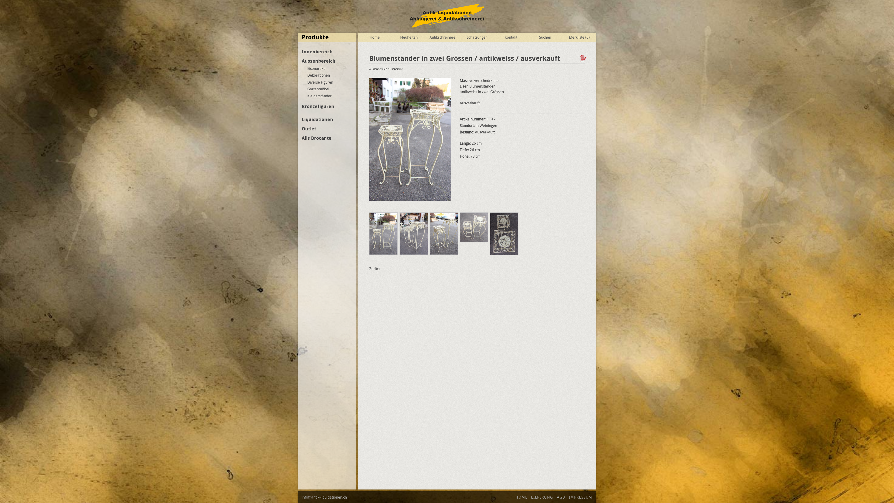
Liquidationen (317, 119)
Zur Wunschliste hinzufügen (583, 58)
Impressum (580, 497)
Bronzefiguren (318, 106)
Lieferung (542, 497)
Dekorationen (318, 75)
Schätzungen (477, 37)
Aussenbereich (318, 61)
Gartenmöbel (318, 89)
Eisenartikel (316, 68)
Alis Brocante (317, 138)
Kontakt (511, 37)
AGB (561, 497)
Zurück (374, 268)
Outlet (309, 129)
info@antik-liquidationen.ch (324, 497)
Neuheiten (409, 37)
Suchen (545, 37)
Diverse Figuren (320, 82)
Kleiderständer (319, 96)
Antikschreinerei (443, 37)
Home (375, 37)
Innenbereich (317, 51)
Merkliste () (579, 37)
